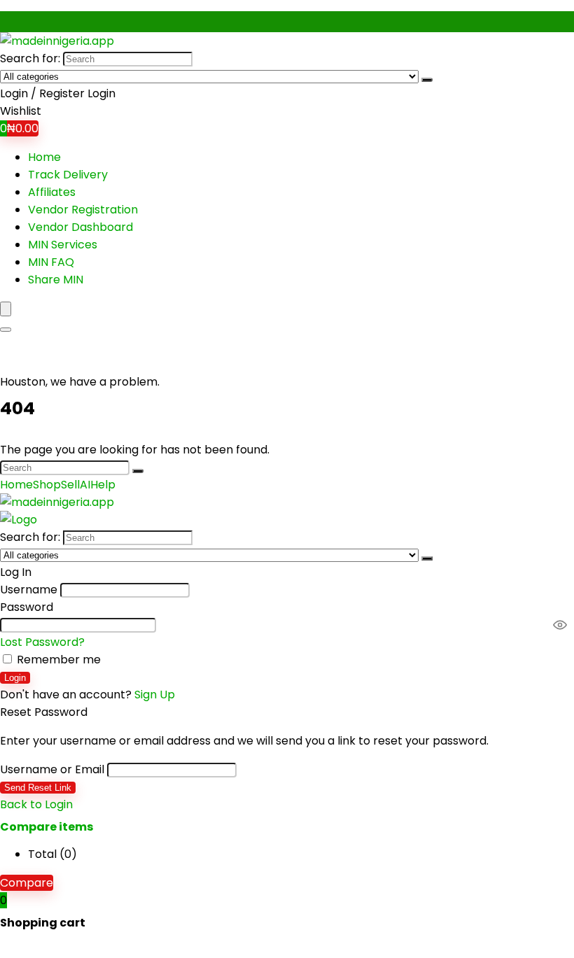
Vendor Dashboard (80, 227)
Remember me (57, 659)
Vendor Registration (83, 210)
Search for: (30, 58)
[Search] (427, 80)
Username (28, 590)
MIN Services (62, 245)
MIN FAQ (51, 262)
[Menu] (5, 309)
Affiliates (52, 192)
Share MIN (55, 280)
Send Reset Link (37, 787)
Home (44, 157)
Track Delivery (68, 175)
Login (15, 677)
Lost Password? (42, 642)
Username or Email (52, 769)
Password (26, 607)
